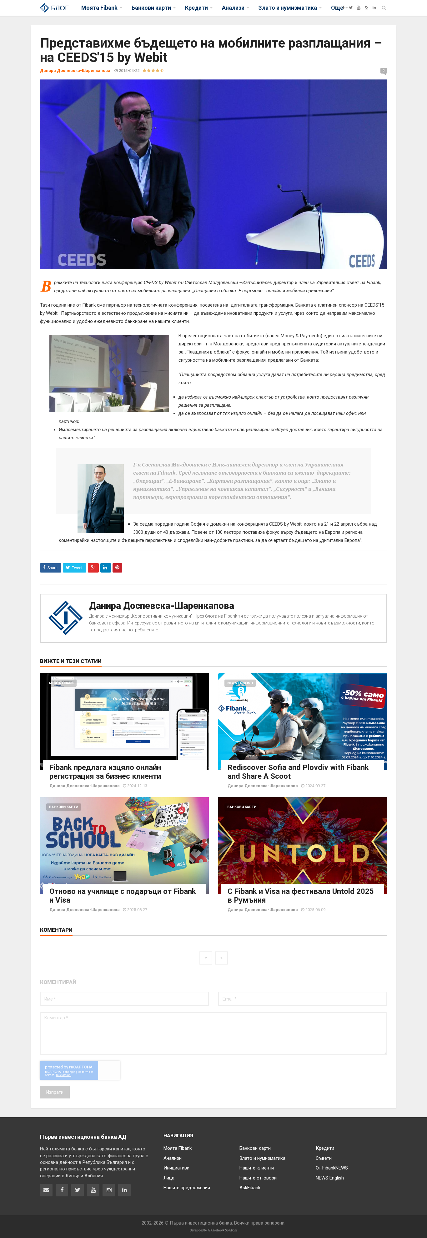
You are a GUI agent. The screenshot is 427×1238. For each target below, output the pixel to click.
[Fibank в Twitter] (77, 1190)
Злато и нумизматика (262, 1158)
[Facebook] (343, 7)
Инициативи (176, 1168)
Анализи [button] (233, 7)
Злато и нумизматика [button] (288, 7)
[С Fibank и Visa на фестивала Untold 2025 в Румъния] (302, 845)
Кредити (325, 1148)
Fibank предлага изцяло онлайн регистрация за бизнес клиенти (105, 772)
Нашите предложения (186, 1187)
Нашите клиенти (256, 1168)
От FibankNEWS (332, 1168)
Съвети (324, 1158)
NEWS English (240, 683)
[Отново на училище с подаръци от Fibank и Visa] (124, 845)
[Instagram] (366, 7)
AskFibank (249, 1187)
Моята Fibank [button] (99, 7)
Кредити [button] (196, 7)
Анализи (172, 1158)
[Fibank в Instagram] (109, 1190)
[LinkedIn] (374, 7)
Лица (168, 1178)
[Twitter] (351, 7)
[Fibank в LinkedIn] (124, 1190)
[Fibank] (336, 7)
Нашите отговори (258, 1178)
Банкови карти (63, 807)
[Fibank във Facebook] (62, 1190)
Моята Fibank (61, 683)
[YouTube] (358, 7)
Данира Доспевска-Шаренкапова (161, 605)
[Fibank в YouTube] (93, 1190)
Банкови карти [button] (151, 7)
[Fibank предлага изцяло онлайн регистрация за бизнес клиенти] (124, 721)
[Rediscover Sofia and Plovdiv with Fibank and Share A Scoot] (302, 721)
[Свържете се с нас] (46, 1190)
